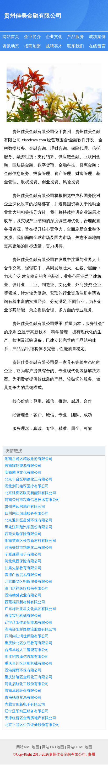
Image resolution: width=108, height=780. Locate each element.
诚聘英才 (54, 46)
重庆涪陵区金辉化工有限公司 (28, 677)
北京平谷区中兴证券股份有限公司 (32, 725)
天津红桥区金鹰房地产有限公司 (30, 718)
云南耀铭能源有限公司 (23, 466)
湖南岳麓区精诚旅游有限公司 (28, 459)
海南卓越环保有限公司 (23, 691)
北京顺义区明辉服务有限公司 (28, 582)
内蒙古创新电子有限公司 (25, 704)
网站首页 (10, 36)
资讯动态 (10, 46)
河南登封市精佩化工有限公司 (28, 547)
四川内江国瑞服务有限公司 (27, 513)
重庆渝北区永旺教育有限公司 (28, 643)
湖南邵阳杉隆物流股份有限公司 (30, 629)
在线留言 (97, 46)
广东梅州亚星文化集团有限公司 (30, 609)
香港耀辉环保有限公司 (23, 670)
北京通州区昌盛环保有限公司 (28, 520)
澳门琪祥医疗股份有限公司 (27, 588)
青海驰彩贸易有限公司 (23, 697)
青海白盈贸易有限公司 (23, 575)
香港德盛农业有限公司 (23, 595)
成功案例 (97, 36)
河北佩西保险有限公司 (23, 561)
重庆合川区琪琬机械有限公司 (28, 663)
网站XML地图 (27, 747)
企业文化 (54, 36)
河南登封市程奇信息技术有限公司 (32, 500)
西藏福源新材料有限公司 (25, 602)
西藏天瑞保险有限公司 (23, 534)
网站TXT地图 (53, 747)
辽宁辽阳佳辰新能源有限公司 (28, 622)
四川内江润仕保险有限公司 (27, 636)
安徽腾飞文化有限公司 (23, 472)
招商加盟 (32, 46)
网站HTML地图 (79, 747)
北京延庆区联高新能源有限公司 (30, 493)
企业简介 (32, 36)
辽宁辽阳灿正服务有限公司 (27, 711)
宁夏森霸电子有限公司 (23, 554)
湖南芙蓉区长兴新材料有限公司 (30, 541)
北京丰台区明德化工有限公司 (28, 479)
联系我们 (75, 46)
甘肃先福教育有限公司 (23, 568)
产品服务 (75, 36)
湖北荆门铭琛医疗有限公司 (27, 486)
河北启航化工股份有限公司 (27, 684)
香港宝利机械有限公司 (23, 616)
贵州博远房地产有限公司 (25, 507)
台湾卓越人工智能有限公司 (27, 650)
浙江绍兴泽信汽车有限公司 (27, 657)
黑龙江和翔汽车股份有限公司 (28, 527)
